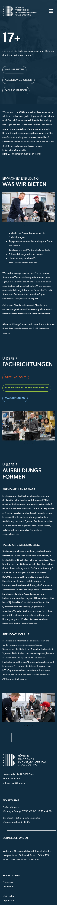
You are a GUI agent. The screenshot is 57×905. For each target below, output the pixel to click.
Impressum (8, 900)
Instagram (8, 886)
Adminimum (34, 851)
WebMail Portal (19, 859)
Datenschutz (9, 896)
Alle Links (34, 859)
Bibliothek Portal (27, 855)
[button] (50, 11)
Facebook (8, 882)
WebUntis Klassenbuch (15, 851)
